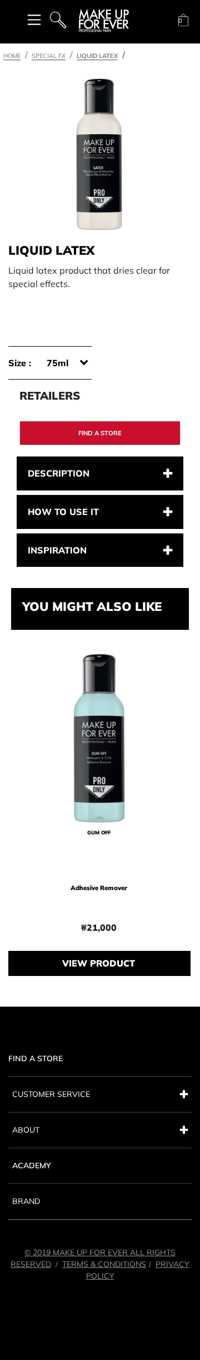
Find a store (100, 433)
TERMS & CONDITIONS (104, 1264)
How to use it (63, 511)
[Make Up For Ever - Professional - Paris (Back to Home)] (104, 20)
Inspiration (57, 550)
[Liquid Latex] (99, 154)
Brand (26, 1201)
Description (58, 473)
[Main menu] (34, 19)
